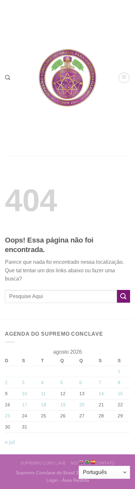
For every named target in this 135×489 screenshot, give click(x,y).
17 (24, 404)
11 (43, 393)
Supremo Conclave (43, 463)
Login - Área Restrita (67, 480)
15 (120, 393)
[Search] (7, 77)
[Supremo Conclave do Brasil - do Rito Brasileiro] (67, 78)
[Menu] (124, 78)
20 (82, 404)
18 (43, 404)
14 (101, 393)
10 (24, 393)
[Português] (87, 461)
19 (63, 404)
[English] (82, 461)
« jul (10, 442)
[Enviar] (123, 296)
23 (7, 415)
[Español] (93, 461)
